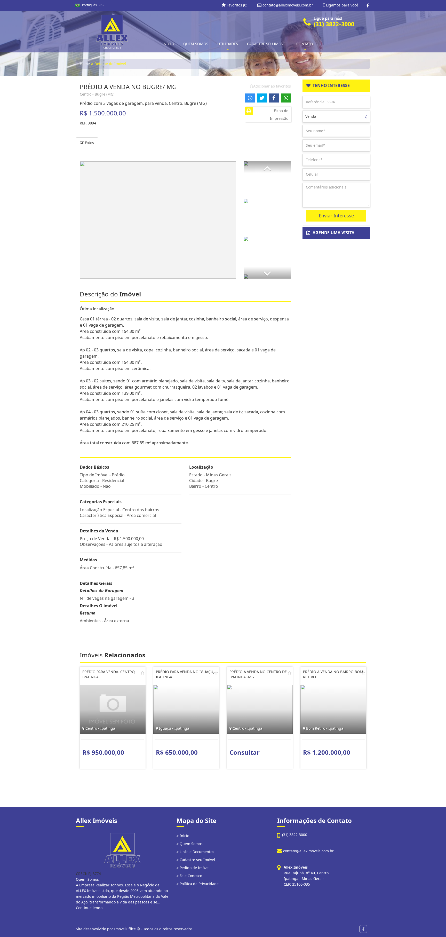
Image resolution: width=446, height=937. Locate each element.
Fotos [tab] (89, 142)
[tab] (336, 86)
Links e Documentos (196, 851)
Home (85, 63)
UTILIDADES (227, 43)
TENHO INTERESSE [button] (330, 85)
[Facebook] (367, 5)
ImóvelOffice (125, 928)
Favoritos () (236, 5)
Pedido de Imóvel (194, 867)
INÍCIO (168, 43)
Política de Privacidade (199, 883)
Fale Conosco (190, 875)
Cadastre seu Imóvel (197, 859)
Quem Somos (191, 843)
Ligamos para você (341, 5)
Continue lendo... (91, 907)
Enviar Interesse (336, 215)
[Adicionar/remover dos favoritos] (142, 673)
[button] (267, 167)
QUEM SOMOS (195, 43)
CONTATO (304, 43)
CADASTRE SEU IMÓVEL (267, 43)
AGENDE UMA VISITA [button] (332, 232)
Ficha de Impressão (279, 114)
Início (184, 835)
